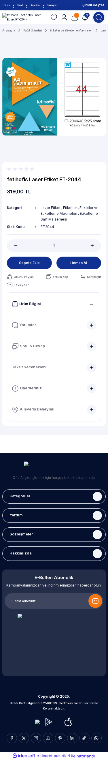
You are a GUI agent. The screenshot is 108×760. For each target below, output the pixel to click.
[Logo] (24, 17)
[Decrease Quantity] (12, 245)
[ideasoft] (23, 756)
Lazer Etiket (50, 208)
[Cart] (74, 17)
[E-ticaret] (53, 756)
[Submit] (95, 601)
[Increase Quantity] (95, 245)
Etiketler (70, 208)
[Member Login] (64, 17)
